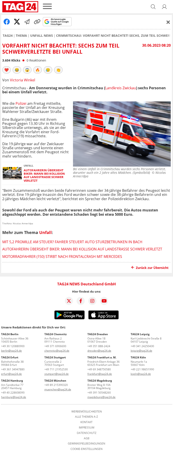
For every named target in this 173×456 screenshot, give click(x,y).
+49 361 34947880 (13, 369)
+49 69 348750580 (99, 369)
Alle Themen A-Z (86, 416)
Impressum (86, 427)
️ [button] (6, 69)
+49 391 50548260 (99, 392)
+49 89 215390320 (56, 385)
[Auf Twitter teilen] (16, 21)
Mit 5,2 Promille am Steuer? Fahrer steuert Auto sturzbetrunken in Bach (72, 241)
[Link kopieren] (37, 21)
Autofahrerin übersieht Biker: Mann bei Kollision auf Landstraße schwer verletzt (44, 175)
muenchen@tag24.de (57, 389)
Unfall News (41, 35)
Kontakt (86, 422)
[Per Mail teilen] (27, 21)
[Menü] (47, 6)
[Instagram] (92, 301)
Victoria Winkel (22, 80)
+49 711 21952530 (56, 369)
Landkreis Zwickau (120, 87)
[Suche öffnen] (153, 7)
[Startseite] (20, 6)
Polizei (21, 103)
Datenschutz (86, 433)
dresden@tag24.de (99, 351)
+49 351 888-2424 (98, 346)
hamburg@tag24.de (13, 397)
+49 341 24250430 (142, 346)
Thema (21, 35)
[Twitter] (69, 301)
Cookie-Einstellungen (86, 449)
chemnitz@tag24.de (56, 351)
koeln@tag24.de (141, 374)
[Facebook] (81, 301)
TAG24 (8, 35)
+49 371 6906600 (55, 346)
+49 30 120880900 (13, 346)
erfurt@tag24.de (11, 374)
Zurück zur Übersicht (152, 268)
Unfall (45, 232)
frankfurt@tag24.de (99, 374)
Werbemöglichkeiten (86, 411)
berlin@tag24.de (11, 351)
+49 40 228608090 (13, 392)
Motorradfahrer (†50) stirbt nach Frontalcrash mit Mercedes (62, 256)
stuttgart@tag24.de (56, 374)
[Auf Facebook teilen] (6, 21)
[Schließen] (168, 22)
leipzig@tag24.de (141, 351)
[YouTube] (104, 301)
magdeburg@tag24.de (101, 397)
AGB (86, 438)
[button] (164, 7)
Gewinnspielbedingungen (86, 443)
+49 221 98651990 (142, 369)
